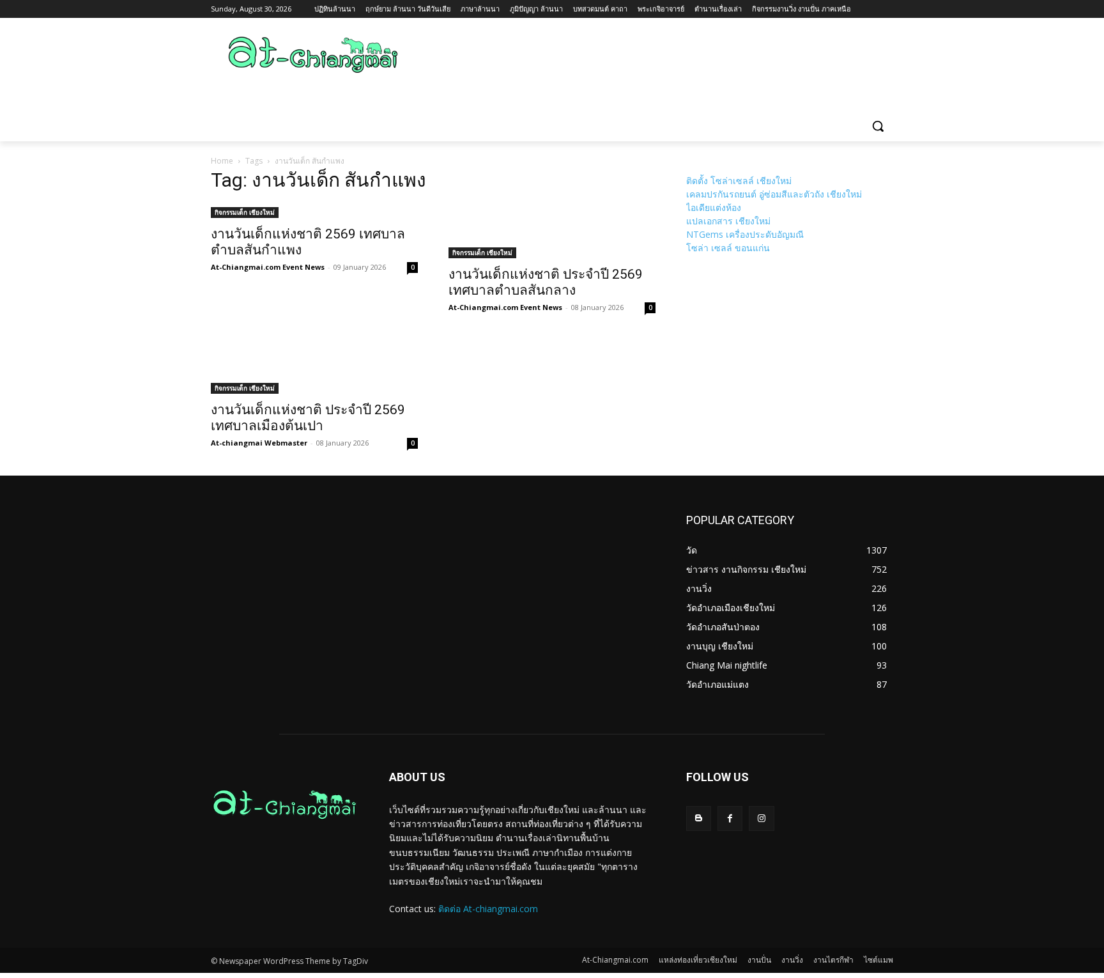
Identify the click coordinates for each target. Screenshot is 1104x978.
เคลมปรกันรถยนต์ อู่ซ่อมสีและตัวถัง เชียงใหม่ (774, 194)
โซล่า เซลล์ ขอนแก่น (728, 248)
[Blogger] (698, 818)
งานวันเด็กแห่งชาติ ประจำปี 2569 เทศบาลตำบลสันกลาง (545, 282)
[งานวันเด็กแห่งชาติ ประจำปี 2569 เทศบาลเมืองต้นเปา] (314, 367)
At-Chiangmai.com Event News (268, 267)
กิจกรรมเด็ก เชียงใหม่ (245, 212)
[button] (877, 126)
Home (222, 160)
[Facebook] (729, 818)
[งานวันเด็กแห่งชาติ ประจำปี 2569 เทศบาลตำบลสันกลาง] (552, 231)
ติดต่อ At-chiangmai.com (488, 909)
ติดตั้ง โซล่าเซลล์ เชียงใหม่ (739, 181)
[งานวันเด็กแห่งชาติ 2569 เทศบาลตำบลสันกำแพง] (314, 211)
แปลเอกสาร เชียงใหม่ (728, 221)
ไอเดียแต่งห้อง (713, 207)
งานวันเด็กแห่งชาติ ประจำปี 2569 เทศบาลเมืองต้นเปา (308, 417)
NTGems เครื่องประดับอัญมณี (745, 234)
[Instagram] (761, 818)
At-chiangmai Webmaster (259, 442)
